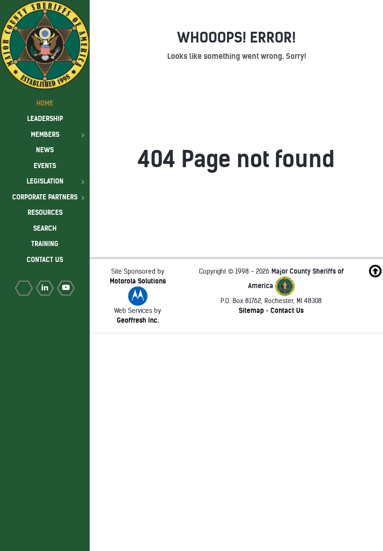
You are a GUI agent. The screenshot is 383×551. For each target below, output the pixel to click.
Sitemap (251, 310)
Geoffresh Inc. (138, 320)
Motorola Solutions (138, 281)
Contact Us (287, 310)
